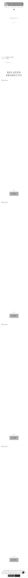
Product (14, 190)
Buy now (14, 193)
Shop (10, 21)
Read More (11, 575)
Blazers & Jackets (17, 21)
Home (6, 21)
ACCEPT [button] (17, 575)
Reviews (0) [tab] (8, 62)
